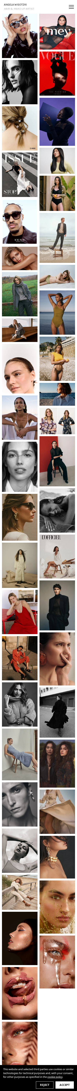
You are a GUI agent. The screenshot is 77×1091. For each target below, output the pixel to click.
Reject (44, 1085)
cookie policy (54, 1077)
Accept (65, 1085)
